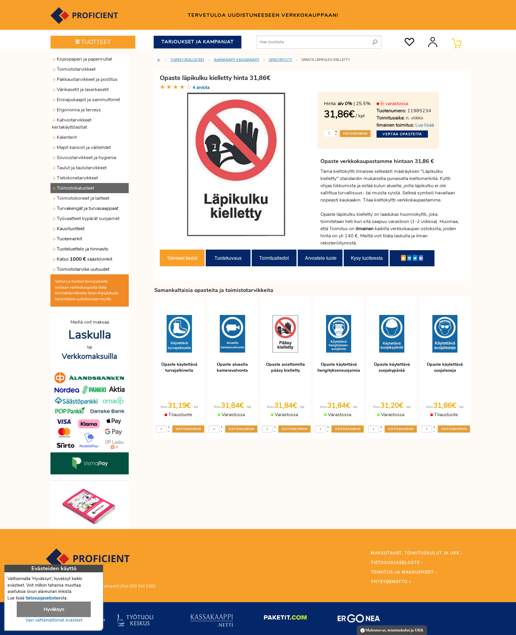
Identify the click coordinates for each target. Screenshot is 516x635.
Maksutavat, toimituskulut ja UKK (394, 630)
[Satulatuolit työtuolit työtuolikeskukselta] (135, 621)
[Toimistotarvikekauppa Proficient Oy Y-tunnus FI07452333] (88, 561)
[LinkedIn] (409, 258)
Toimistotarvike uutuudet (82, 269)
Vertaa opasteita (402, 134)
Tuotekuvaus (228, 257)
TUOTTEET (95, 42)
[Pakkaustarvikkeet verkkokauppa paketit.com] (285, 619)
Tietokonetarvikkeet (77, 178)
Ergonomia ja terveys (78, 110)
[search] (375, 40)
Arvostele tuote (321, 257)
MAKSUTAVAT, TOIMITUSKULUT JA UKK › (417, 553)
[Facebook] (421, 258)
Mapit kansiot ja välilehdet (83, 147)
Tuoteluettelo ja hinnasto (82, 249)
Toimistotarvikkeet (76, 69)
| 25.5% (354, 103)
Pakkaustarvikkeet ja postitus (87, 79)
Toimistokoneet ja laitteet (82, 198)
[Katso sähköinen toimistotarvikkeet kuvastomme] (89, 506)
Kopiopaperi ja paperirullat (84, 59)
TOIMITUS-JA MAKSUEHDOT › (404, 572)
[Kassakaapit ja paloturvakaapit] (211, 621)
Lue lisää (424, 125)
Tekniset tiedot (182, 257)
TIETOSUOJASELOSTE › (397, 562)
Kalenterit (66, 137)
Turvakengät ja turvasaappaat (87, 208)
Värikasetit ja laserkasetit (82, 89)
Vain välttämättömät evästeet (53, 620)
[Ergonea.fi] (358, 619)
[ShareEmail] (403, 258)
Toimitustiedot (274, 257)
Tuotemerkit (69, 239)
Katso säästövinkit (84, 259)
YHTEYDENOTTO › (391, 582)
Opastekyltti (280, 60)
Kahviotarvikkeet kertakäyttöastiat (71, 123)
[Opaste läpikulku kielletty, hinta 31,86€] (236, 164)
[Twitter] (415, 258)
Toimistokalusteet (75, 188)
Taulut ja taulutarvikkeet (81, 167)
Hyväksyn (54, 609)
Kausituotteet (70, 228)
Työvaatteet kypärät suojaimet (87, 218)
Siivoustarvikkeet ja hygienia (86, 157)
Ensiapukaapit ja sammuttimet (88, 99)
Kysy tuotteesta (367, 257)
